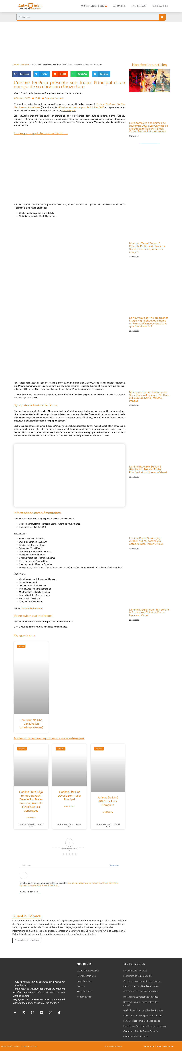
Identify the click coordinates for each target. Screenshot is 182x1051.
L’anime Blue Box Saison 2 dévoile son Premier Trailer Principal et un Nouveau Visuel (148, 469)
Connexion (113, 866)
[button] (21, 74)
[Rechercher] (162, 17)
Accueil (15, 65)
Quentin (158, 1046)
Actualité (25, 65)
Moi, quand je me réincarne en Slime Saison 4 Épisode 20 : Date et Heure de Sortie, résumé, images (149, 396)
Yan (171, 1046)
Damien (165, 1046)
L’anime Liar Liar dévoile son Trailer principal (69, 795)
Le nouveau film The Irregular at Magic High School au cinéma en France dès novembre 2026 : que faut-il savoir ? (148, 322)
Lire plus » (31, 818)
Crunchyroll (69, 110)
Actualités (119, 6)
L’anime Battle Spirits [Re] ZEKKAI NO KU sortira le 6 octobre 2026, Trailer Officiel (146, 541)
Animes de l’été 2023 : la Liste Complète (108, 801)
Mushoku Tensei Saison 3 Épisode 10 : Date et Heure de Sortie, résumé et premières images (147, 247)
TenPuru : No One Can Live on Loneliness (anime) (31, 724)
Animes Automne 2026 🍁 (94, 6)
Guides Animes (160, 6)
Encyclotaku (139, 6)
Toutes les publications (27, 940)
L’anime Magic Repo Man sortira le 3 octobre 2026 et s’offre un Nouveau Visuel (149, 612)
